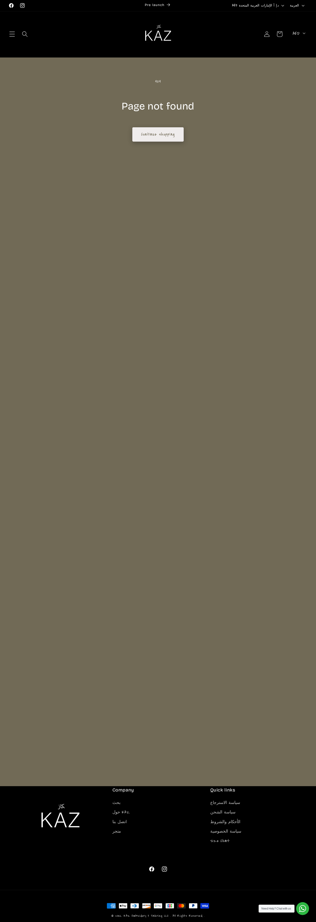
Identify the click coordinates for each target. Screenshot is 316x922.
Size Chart (220, 840)
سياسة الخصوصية (226, 831)
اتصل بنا (119, 822)
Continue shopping (158, 134)
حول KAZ (121, 812)
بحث (116, 802)
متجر (116, 831)
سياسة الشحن (223, 812)
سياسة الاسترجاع (225, 802)
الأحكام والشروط (225, 822)
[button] (12, 34)
